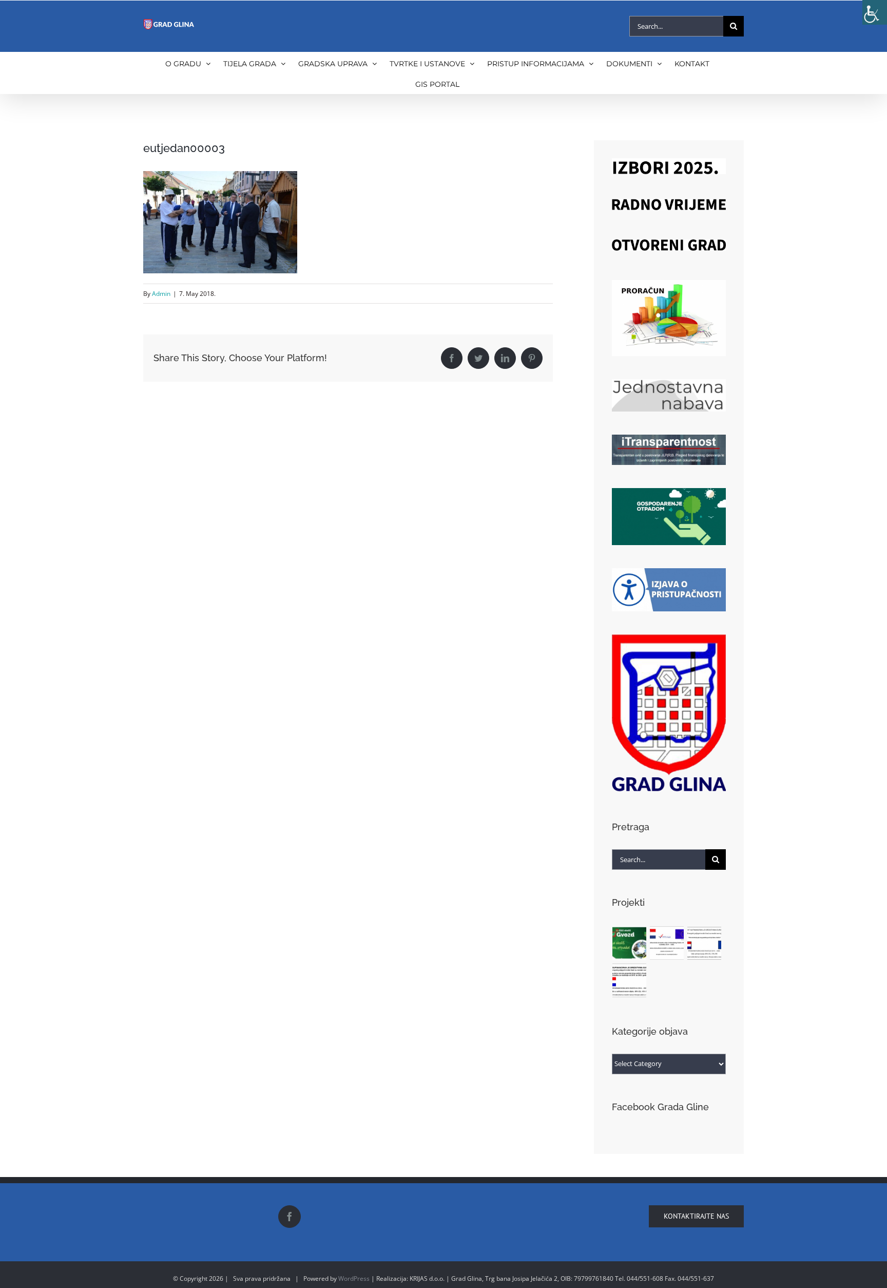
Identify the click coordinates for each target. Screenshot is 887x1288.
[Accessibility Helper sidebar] (874, 12)
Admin (161, 293)
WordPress (354, 1278)
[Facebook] (289, 1216)
